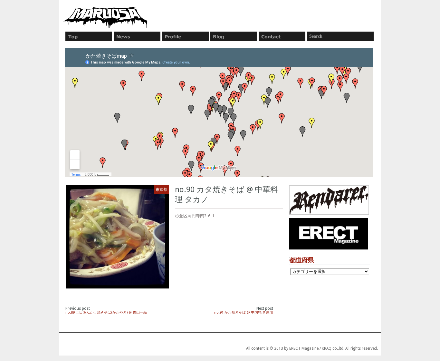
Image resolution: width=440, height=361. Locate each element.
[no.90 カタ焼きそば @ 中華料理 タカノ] (117, 236)
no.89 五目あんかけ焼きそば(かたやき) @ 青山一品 (106, 312)
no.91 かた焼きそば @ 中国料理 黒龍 (243, 312)
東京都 (161, 189)
